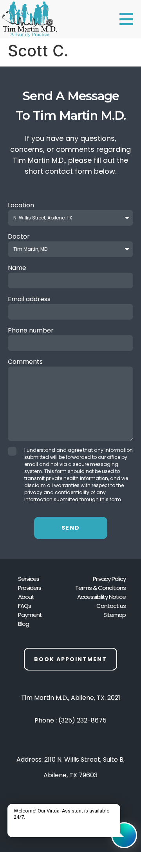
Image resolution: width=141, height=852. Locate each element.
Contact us (111, 606)
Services (28, 579)
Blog (23, 624)
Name (17, 267)
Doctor (19, 236)
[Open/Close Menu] (126, 19)
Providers (29, 588)
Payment (30, 615)
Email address (29, 299)
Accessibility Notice (101, 597)
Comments (25, 361)
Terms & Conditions (100, 588)
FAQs (24, 606)
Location (21, 205)
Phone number (31, 330)
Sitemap (114, 615)
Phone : (70, 720)
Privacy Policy (109, 579)
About (26, 597)
